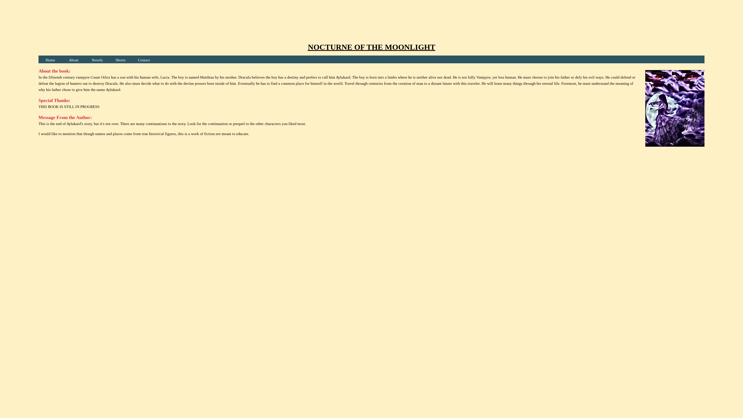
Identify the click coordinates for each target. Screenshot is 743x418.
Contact (144, 60)
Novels (97, 60)
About (74, 60)
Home (50, 60)
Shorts (121, 60)
